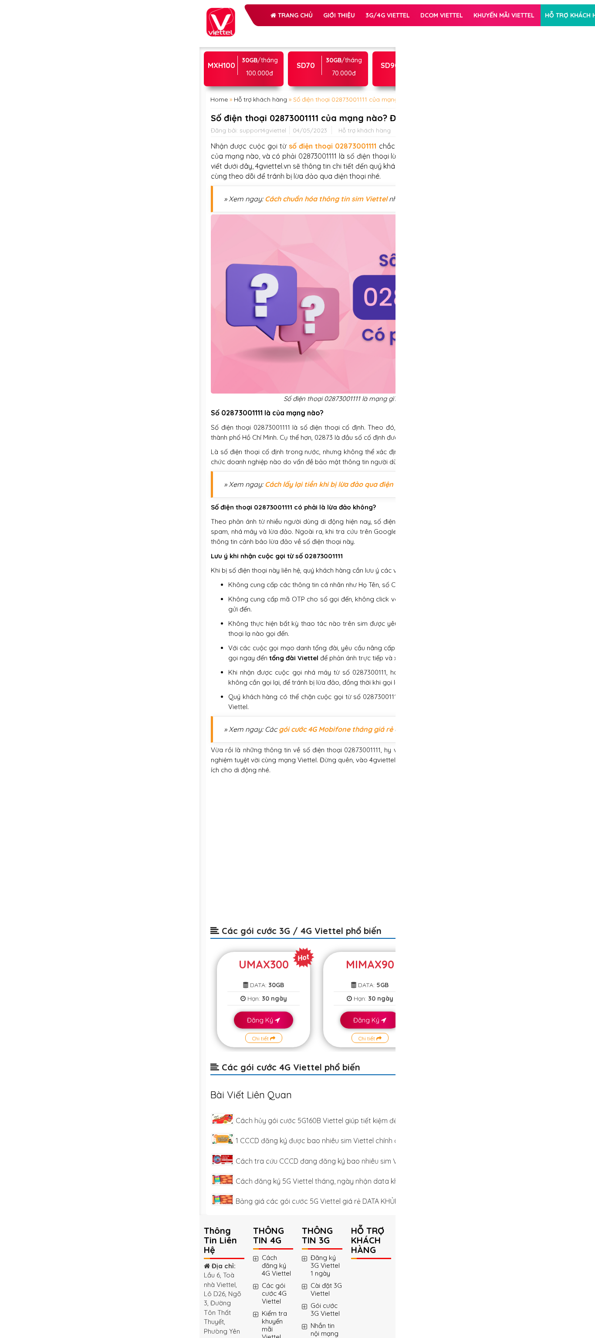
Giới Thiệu (296, 32)
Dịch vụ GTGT (324, 98)
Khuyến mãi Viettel (258, 76)
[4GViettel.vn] (221, 12)
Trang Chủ (251, 32)
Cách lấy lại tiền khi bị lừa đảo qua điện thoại (267, 697)
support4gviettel (263, 260)
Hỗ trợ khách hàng (260, 98)
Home (219, 193)
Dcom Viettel (304, 54)
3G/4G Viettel (250, 54)
